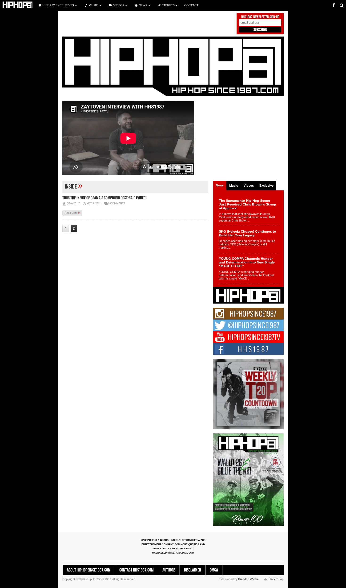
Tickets (168, 5)
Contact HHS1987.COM (136, 570)
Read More (72, 212)
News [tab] (220, 185)
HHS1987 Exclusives (58, 5)
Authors (168, 570)
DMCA (214, 570)
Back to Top (276, 579)
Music (93, 5)
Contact (191, 5)
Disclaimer (192, 570)
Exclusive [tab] (266, 185)
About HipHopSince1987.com (89, 570)
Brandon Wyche (248, 579)
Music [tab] (233, 185)
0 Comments (116, 203)
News (143, 5)
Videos (118, 5)
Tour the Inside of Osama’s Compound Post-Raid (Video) (104, 198)
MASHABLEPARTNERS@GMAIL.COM (173, 552)
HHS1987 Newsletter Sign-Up (260, 17)
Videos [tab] (249, 185)
